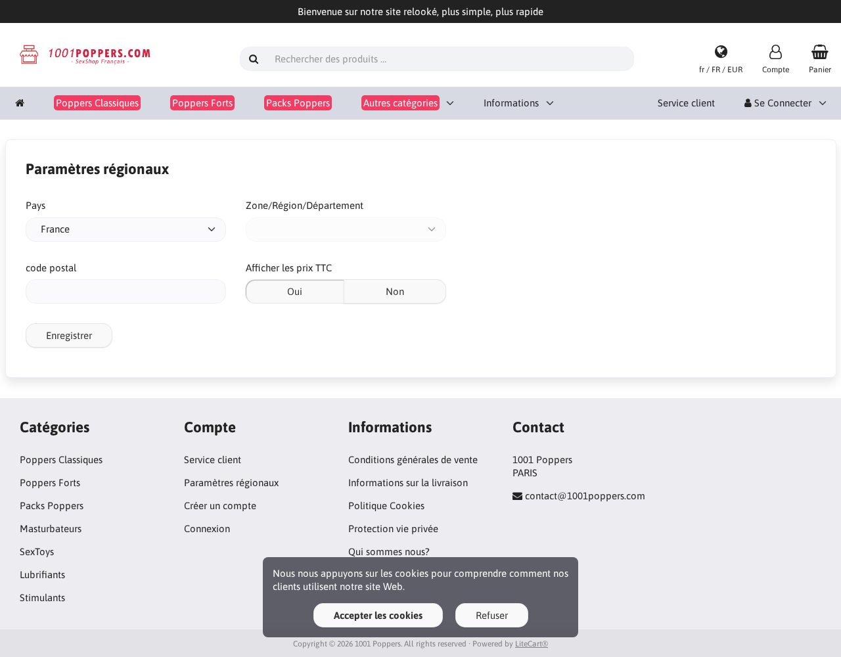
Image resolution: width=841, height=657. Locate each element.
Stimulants (42, 597)
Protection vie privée (393, 528)
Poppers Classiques (61, 459)
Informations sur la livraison (408, 482)
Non (395, 291)
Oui (294, 291)
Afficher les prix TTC (289, 267)
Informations (511, 102)
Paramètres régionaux (231, 482)
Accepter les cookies (378, 615)
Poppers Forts (50, 482)
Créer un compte (220, 505)
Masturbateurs (50, 528)
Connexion (207, 528)
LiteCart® (531, 643)
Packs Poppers (51, 505)
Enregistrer (69, 335)
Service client (686, 102)
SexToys (37, 551)
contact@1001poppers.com (585, 495)
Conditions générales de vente (413, 459)
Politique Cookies (386, 505)
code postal (51, 267)
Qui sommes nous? (389, 551)
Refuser (492, 615)
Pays (35, 205)
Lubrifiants (42, 574)
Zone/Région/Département (304, 205)
